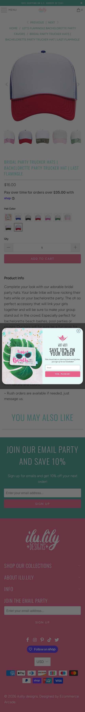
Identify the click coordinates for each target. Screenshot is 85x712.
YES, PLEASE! (62, 374)
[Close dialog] (78, 331)
